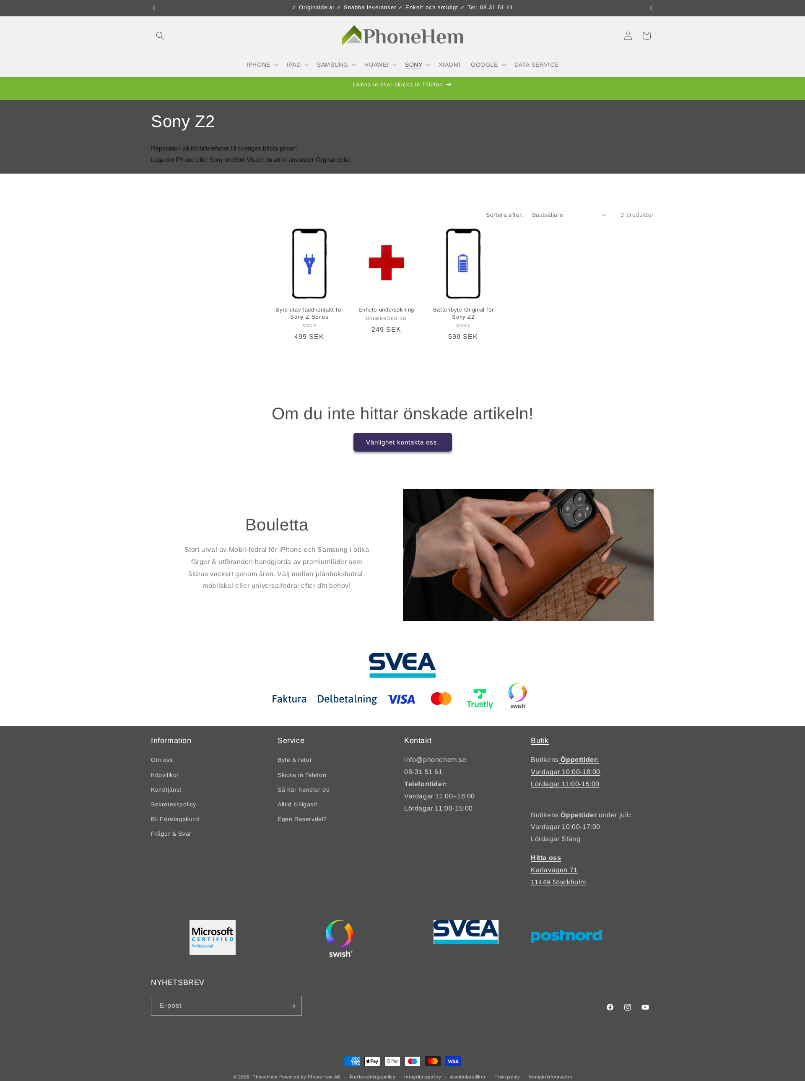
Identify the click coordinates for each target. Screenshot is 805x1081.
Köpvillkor (165, 774)
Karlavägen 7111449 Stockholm (558, 870)
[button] (160, 35)
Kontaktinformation (550, 1076)
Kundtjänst (166, 789)
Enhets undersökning (386, 310)
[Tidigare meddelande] (154, 8)
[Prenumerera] (292, 1006)
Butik (540, 740)
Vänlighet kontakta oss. (402, 441)
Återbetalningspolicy (372, 1076)
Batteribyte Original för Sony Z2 (463, 313)
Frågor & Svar (171, 833)
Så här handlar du (304, 789)
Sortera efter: (505, 214)
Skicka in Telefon (302, 774)
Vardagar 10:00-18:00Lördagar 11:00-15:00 (565, 771)
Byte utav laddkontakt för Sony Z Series (309, 313)
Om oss (162, 759)
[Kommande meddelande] (651, 8)
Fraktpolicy (507, 1076)
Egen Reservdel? (302, 819)
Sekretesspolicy (173, 804)
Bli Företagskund (175, 819)
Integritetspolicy (422, 1076)
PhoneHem (265, 1076)
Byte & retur (295, 759)
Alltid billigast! (297, 804)
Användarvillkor (468, 1076)
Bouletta (277, 524)
